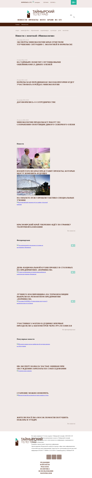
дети (59, 30)
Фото (43, 20)
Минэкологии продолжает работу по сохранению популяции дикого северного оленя (46, 123)
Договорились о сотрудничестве (36, 102)
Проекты (33, 20)
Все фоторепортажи (68, 329)
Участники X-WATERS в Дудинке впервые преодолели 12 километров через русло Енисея (44, 324)
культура (53, 30)
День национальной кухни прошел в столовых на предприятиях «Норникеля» (45, 268)
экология (65, 30)
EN (71, 15)
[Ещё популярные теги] (76, 30)
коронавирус (45, 30)
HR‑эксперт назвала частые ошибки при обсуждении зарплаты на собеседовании (41, 367)
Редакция (45, 462)
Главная (17, 24)
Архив (50, 20)
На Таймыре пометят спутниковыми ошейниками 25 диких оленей (39, 63)
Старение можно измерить (33, 393)
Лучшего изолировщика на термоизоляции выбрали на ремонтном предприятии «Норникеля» (42, 296)
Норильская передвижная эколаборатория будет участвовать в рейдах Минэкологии (45, 83)
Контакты (45, 464)
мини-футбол (25, 30)
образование (35, 30)
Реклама (45, 467)
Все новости (71, 231)
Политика (45, 469)
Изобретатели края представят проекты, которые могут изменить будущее (46, 172)
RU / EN (58, 20)
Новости (22, 20)
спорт (17, 30)
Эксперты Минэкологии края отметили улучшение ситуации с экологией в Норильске (45, 43)
